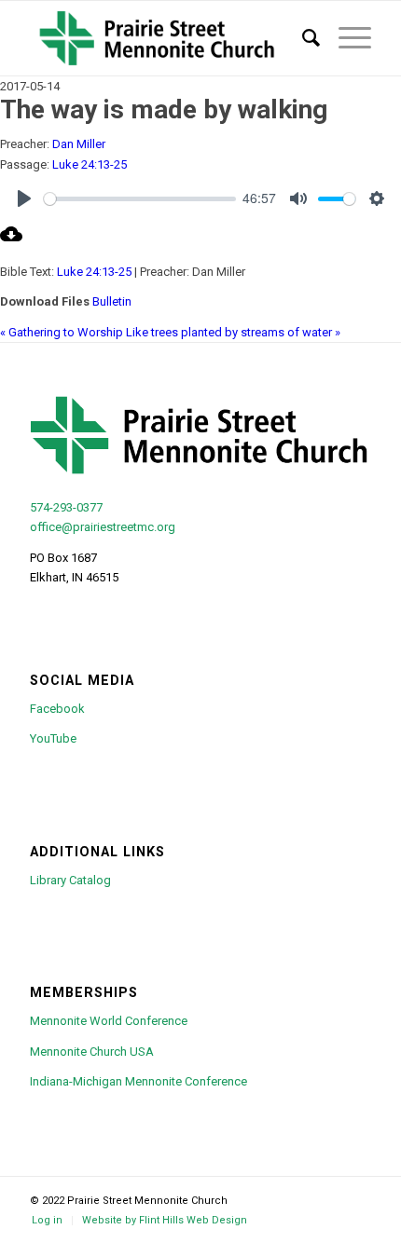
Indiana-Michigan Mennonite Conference (138, 1081)
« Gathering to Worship (61, 332)
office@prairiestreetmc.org (102, 527)
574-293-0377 (66, 507)
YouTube (53, 738)
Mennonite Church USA (92, 1052)
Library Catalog (70, 880)
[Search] (301, 38)
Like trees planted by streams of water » (233, 332)
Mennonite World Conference (108, 1021)
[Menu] (345, 38)
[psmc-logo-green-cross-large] (166, 38)
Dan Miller (78, 144)
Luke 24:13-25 (89, 164)
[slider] (140, 199)
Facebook (57, 709)
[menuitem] (301, 38)
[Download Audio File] (11, 241)
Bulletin (111, 301)
